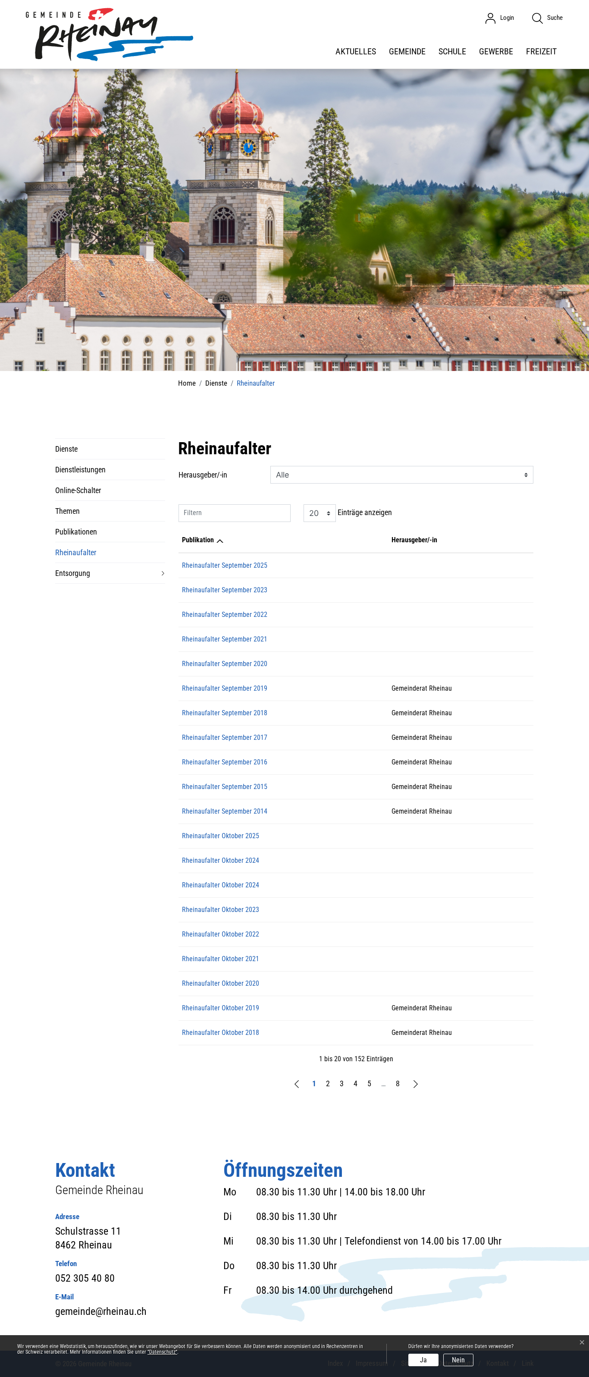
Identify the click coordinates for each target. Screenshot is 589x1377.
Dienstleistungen (80, 469)
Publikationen (76, 531)
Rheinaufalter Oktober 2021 (220, 959)
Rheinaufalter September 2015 (224, 787)
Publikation (198, 540)
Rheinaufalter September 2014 (224, 811)
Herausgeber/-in (203, 474)
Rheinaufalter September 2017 (224, 737)
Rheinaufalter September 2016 (224, 762)
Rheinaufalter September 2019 (224, 688)
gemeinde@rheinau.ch (101, 1311)
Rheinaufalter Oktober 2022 (220, 934)
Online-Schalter (78, 490)
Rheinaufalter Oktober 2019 (220, 1008)
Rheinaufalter (75, 555)
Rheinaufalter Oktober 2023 (220, 909)
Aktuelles (355, 51)
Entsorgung (72, 573)
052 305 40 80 (85, 1278)
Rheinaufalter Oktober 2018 (220, 1032)
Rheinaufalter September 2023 (224, 590)
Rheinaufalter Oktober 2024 (220, 860)
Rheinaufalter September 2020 (224, 664)
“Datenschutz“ (162, 1352)
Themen (67, 511)
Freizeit (541, 51)
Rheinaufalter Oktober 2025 (220, 836)
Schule (452, 51)
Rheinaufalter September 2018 (224, 713)
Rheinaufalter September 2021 (224, 639)
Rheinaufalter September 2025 (224, 565)
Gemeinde (407, 51)
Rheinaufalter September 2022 (224, 614)
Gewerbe (496, 51)
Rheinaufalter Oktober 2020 (220, 983)
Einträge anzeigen (364, 512)
